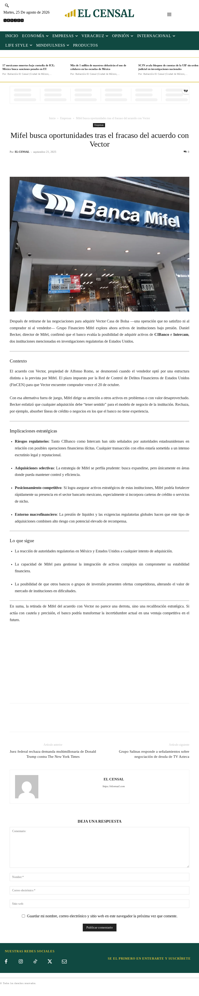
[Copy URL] (116, 163)
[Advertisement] (99, 663)
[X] (94, 163)
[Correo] (64, 962)
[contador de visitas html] (13, 21)
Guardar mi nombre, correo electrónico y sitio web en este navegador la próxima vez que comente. (102, 916)
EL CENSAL (22, 151)
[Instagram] (21, 962)
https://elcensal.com (114, 786)
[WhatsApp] (105, 163)
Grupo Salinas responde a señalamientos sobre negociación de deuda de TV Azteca (154, 754)
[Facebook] (83, 163)
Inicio (52, 118)
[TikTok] (35, 962)
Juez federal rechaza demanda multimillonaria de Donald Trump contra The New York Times (53, 754)
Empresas (65, 118)
